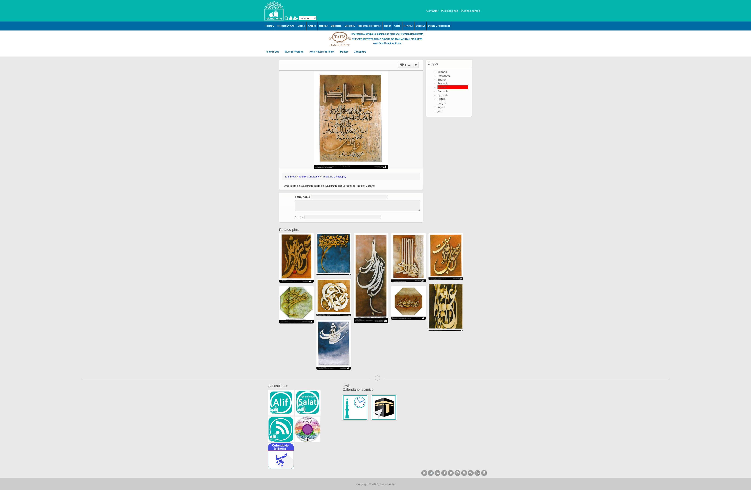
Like (410, 65)
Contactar (432, 10)
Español (442, 71)
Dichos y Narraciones (439, 26)
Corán (397, 26)
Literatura (350, 26)
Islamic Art (272, 51)
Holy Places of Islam (322, 51)
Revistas (408, 26)
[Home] (274, 10)
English (441, 79)
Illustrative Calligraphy (334, 176)
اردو (439, 110)
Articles (312, 26)
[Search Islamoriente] (287, 18)
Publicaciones (449, 10)
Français (442, 83)
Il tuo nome (302, 196)
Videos (301, 26)
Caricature (360, 51)
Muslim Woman (294, 51)
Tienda (387, 26)
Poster (344, 51)
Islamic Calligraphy (309, 176)
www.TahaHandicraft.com (387, 43)
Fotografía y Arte (285, 26)
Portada (270, 26)
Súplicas (420, 26)
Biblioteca (336, 26)
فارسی (441, 103)
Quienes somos (470, 10)
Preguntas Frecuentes (369, 26)
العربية (441, 106)
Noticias (323, 26)
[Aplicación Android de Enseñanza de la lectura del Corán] (281, 403)
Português (443, 75)
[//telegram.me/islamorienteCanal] (431, 473)
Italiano (441, 87)
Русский (442, 95)
